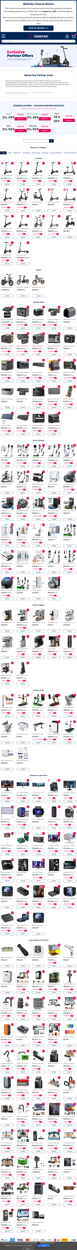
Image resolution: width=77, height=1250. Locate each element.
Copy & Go (20, 119)
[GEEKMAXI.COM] (38, 36)
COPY (9, 181)
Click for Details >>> (38, 28)
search (51, 140)
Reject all (28, 1249)
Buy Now (7, 184)
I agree (44, 1245)
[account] (67, 36)
